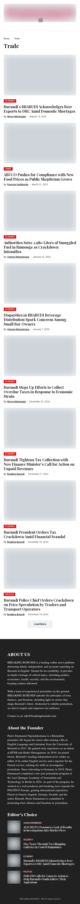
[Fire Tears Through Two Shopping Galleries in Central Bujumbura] (13, 843)
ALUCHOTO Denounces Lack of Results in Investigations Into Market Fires (47, 828)
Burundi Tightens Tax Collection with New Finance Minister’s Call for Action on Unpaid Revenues (39, 464)
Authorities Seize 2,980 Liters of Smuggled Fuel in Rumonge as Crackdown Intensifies (40, 247)
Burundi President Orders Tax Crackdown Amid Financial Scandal (34, 534)
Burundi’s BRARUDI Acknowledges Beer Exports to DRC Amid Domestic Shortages (39, 109)
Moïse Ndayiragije (16, 116)
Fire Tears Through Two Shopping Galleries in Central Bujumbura (44, 845)
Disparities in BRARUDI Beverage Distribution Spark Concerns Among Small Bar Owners (35, 319)
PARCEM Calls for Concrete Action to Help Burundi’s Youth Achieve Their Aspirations (45, 879)
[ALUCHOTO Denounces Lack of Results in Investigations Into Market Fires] (13, 826)
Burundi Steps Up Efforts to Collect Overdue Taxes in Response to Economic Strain (38, 392)
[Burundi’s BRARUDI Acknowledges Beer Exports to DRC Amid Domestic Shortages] (13, 860)
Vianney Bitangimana (18, 257)
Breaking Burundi (16, 474)
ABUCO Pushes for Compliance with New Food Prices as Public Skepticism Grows (39, 177)
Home (7, 38)
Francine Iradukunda (17, 184)
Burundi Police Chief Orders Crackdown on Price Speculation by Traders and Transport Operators (39, 604)
